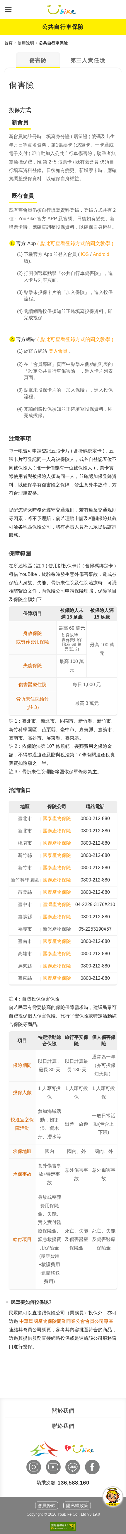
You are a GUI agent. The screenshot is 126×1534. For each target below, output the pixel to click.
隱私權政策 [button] (77, 1505)
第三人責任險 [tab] (88, 60)
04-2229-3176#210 (95, 904)
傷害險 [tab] (38, 60)
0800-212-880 (95, 818)
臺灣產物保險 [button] (57, 904)
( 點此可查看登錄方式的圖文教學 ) (75, 243)
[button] (8, 9)
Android (101, 254)
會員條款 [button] (46, 1505)
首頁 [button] (8, 43)
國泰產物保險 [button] (57, 818)
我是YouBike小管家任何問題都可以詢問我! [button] (113, 1496)
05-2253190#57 (95, 929)
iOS (85, 254)
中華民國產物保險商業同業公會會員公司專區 (66, 1321)
